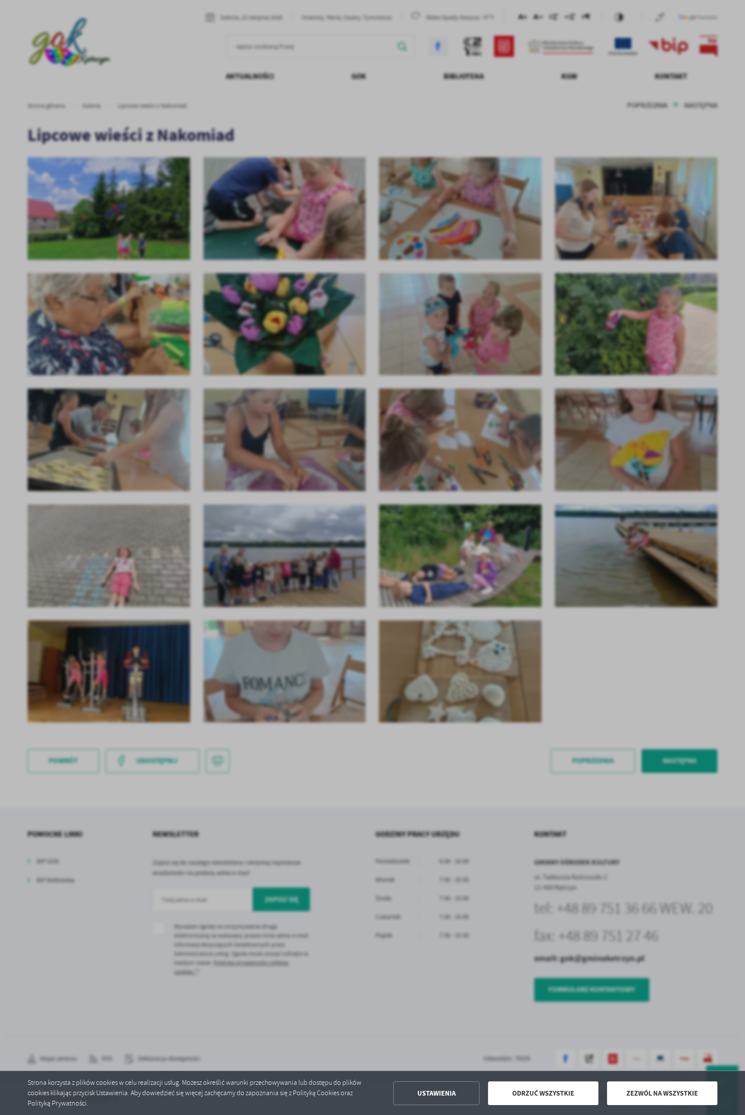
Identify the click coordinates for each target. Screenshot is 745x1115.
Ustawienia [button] (436, 1093)
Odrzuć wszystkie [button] (543, 1093)
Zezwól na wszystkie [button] (662, 1093)
